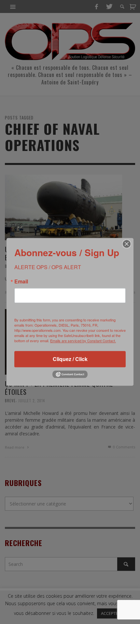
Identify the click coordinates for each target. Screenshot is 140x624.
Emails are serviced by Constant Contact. (83, 340)
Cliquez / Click (70, 359)
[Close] (127, 244)
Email (21, 281)
